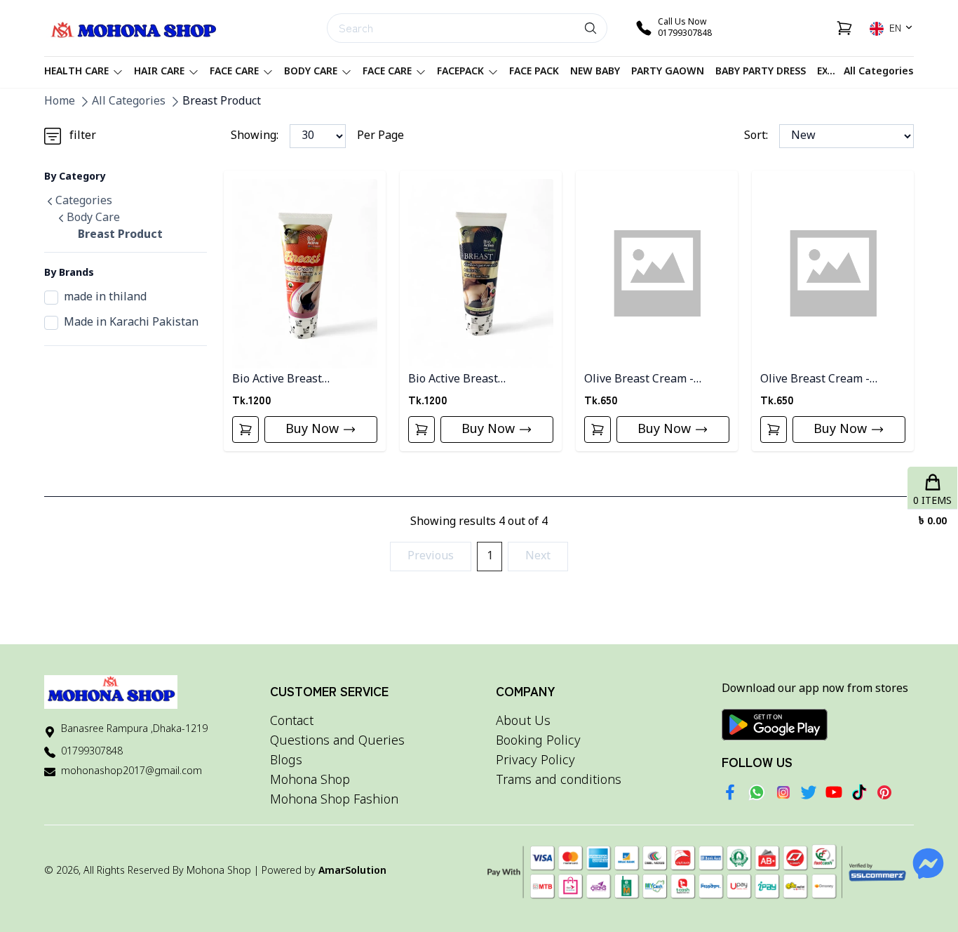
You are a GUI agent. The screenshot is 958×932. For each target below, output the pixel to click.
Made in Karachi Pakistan (131, 323)
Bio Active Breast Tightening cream (279, 380)
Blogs (286, 760)
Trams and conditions (558, 780)
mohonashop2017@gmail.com (131, 771)
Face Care (234, 72)
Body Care (310, 72)
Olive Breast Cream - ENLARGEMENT (639, 380)
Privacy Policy (535, 760)
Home (59, 101)
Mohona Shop (310, 780)
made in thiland (105, 297)
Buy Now (312, 429)
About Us (523, 721)
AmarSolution (352, 871)
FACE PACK (534, 72)
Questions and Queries (337, 741)
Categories (83, 201)
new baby (595, 72)
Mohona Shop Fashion (334, 800)
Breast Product (221, 101)
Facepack (460, 72)
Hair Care (159, 72)
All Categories (879, 72)
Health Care (76, 72)
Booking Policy (538, 741)
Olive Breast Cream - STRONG (815, 380)
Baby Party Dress (760, 72)
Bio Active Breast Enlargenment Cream (464, 380)
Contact (291, 721)
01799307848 (92, 752)
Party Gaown (667, 72)
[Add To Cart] (245, 429)
